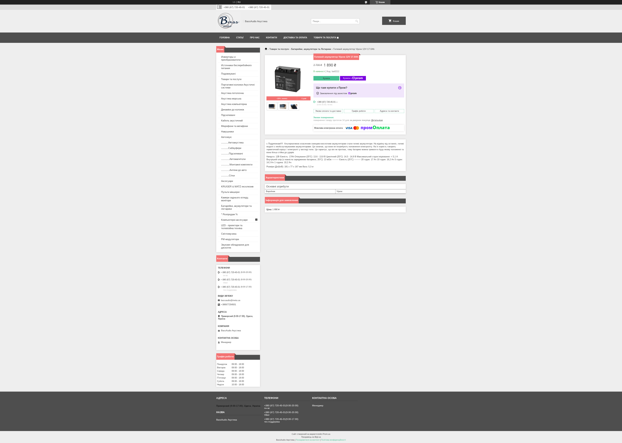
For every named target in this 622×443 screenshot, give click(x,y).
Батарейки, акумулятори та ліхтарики (236, 207)
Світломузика (228, 233)
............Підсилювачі (232, 153)
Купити (326, 78)
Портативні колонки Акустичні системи (237, 86)
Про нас (254, 37)
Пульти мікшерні (230, 192)
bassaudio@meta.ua (230, 300)
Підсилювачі (228, 115)
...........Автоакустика (232, 142)
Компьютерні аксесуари (234, 219)
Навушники (227, 131)
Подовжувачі (228, 73)
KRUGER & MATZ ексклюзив (237, 186)
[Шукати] (357, 21)
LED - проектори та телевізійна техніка (231, 227)
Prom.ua (326, 434)
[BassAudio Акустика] (228, 21)
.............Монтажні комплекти (236, 164)
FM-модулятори (230, 239)
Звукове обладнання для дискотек (235, 246)
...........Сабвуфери (231, 148)
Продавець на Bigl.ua (311, 437)
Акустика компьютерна (234, 104)
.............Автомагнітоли (233, 159)
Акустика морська (231, 98)
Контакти (271, 37)
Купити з (347, 78)
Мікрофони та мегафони (234, 126)
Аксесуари (227, 181)
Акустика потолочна (232, 93)
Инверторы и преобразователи (231, 58)
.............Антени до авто (234, 170)
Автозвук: (226, 137)
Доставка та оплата (295, 37)
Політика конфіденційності (333, 440)
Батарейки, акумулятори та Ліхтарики (311, 49)
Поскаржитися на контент (308, 440)
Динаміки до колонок (232, 109)
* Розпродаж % (229, 214)
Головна (224, 37)
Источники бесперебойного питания (236, 67)
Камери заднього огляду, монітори (234, 199)
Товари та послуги (325, 37)
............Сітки (228, 175)
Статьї (239, 37)
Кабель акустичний (232, 120)
